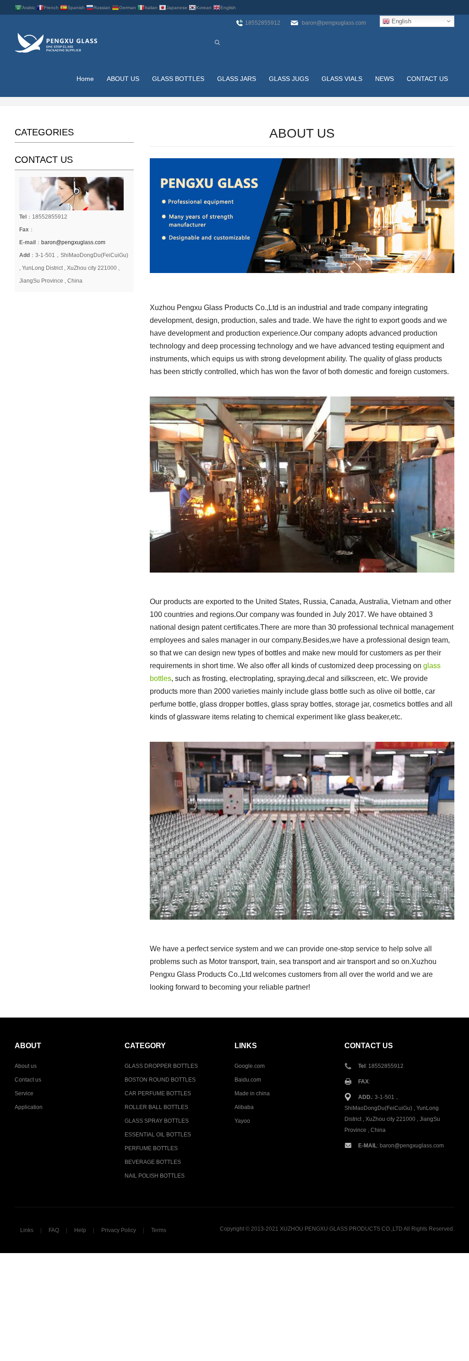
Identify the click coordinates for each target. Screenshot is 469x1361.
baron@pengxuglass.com (73, 242)
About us (26, 1066)
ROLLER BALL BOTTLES (156, 1107)
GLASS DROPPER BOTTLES (161, 1066)
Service (24, 1093)
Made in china (252, 1093)
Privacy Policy (118, 1230)
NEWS (384, 78)
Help (80, 1230)
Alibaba (244, 1107)
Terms (158, 1230)
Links (26, 1230)
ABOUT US (123, 78)
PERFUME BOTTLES (151, 1148)
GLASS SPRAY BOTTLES (157, 1121)
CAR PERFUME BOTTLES (158, 1093)
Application (29, 1107)
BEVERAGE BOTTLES (153, 1162)
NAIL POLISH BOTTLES (155, 1176)
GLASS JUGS (289, 78)
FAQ (54, 1230)
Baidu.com (247, 1080)
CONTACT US (427, 78)
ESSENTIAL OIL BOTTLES (158, 1134)
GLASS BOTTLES (178, 78)
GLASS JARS (236, 78)
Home (85, 78)
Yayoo (242, 1121)
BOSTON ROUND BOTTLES (160, 1080)
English (400, 21)
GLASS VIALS (342, 78)
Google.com (249, 1066)
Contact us (28, 1080)
